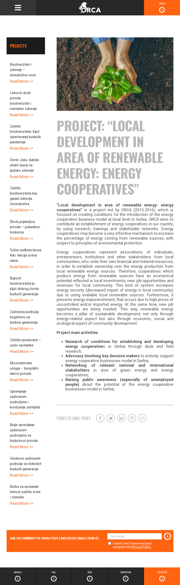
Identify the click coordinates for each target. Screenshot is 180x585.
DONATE (162, 3)
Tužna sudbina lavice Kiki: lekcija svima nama (25, 255)
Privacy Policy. (141, 547)
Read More (19, 81)
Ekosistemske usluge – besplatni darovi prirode (24, 368)
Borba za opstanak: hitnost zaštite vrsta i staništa (25, 492)
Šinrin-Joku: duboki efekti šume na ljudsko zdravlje (24, 165)
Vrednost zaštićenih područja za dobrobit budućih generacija (25, 463)
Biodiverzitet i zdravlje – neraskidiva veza (23, 69)
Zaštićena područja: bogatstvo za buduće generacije (24, 317)
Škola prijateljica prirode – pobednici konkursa (25, 227)
